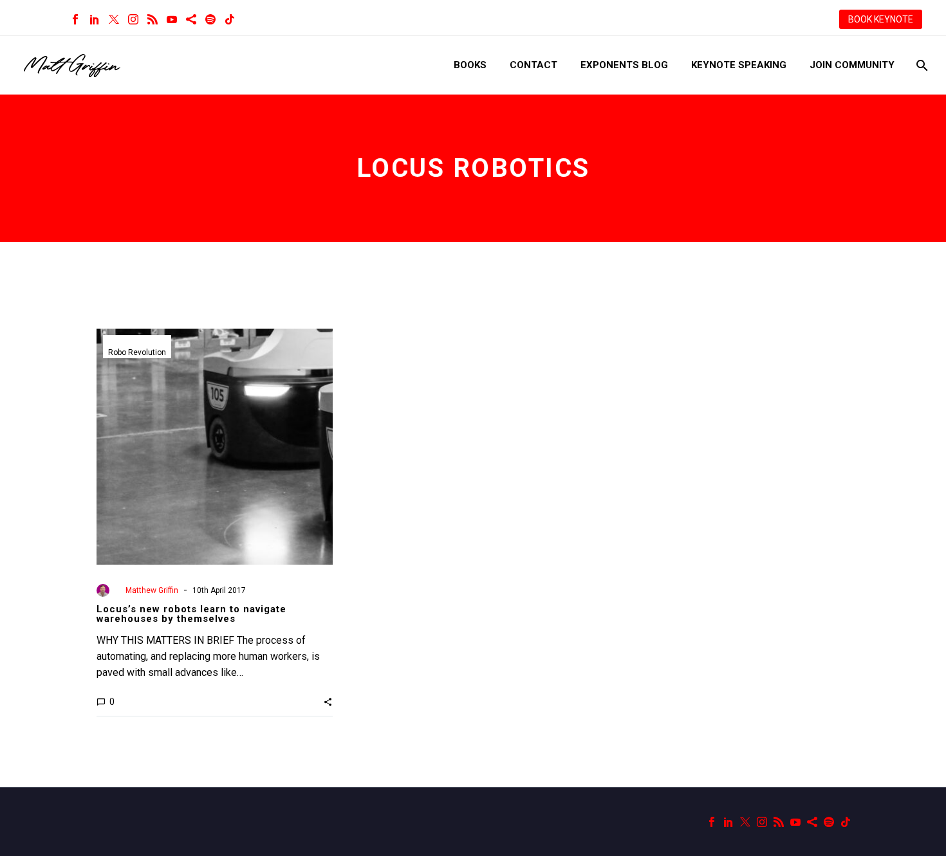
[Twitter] (114, 19)
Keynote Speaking (738, 65)
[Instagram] (133, 19)
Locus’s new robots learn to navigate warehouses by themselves (191, 613)
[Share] (191, 19)
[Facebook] (75, 19)
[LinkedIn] (94, 19)
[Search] (920, 65)
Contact (533, 65)
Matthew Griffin (151, 590)
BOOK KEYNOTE (880, 19)
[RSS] (152, 19)
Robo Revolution (137, 352)
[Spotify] (210, 19)
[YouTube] (171, 19)
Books (470, 65)
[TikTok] (229, 19)
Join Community (852, 65)
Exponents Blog (624, 65)
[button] (328, 701)
